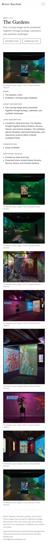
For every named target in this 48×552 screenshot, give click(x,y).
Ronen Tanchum (11, 4)
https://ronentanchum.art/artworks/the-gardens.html (24, 531)
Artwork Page (12, 41)
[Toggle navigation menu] (43, 4)
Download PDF (31, 41)
